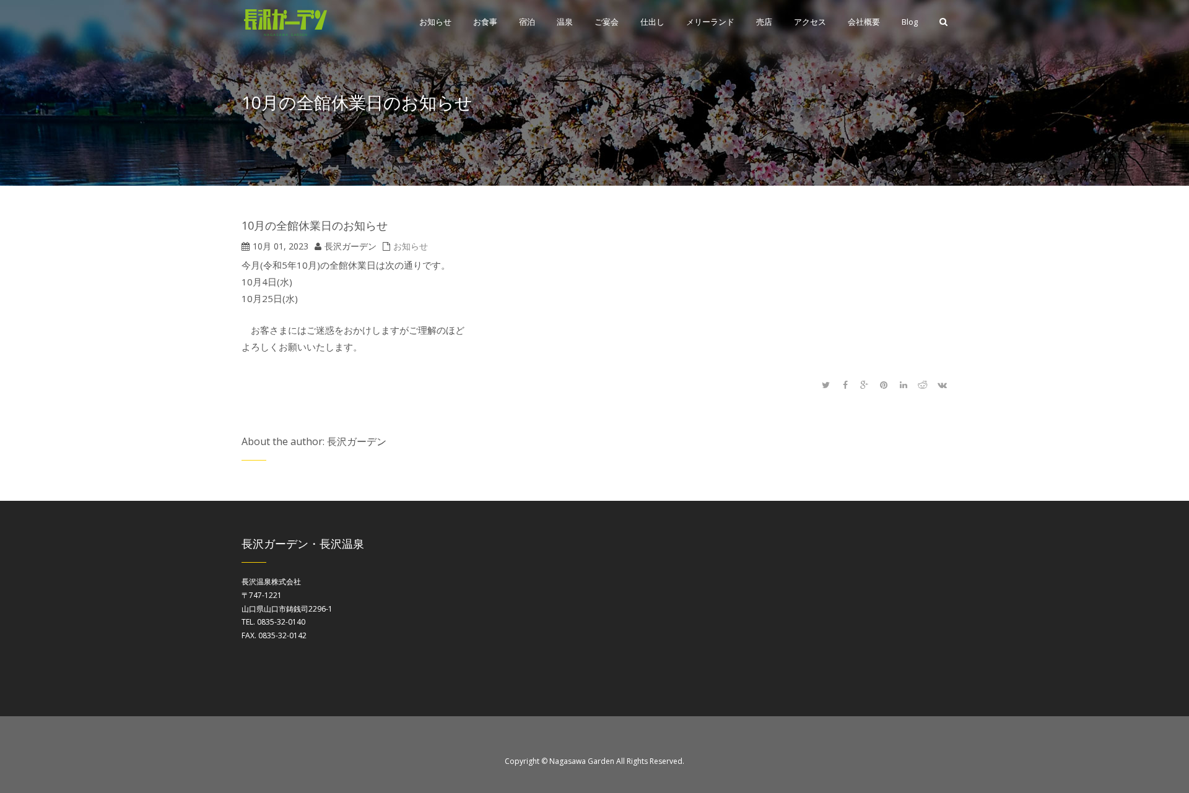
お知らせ (410, 246)
